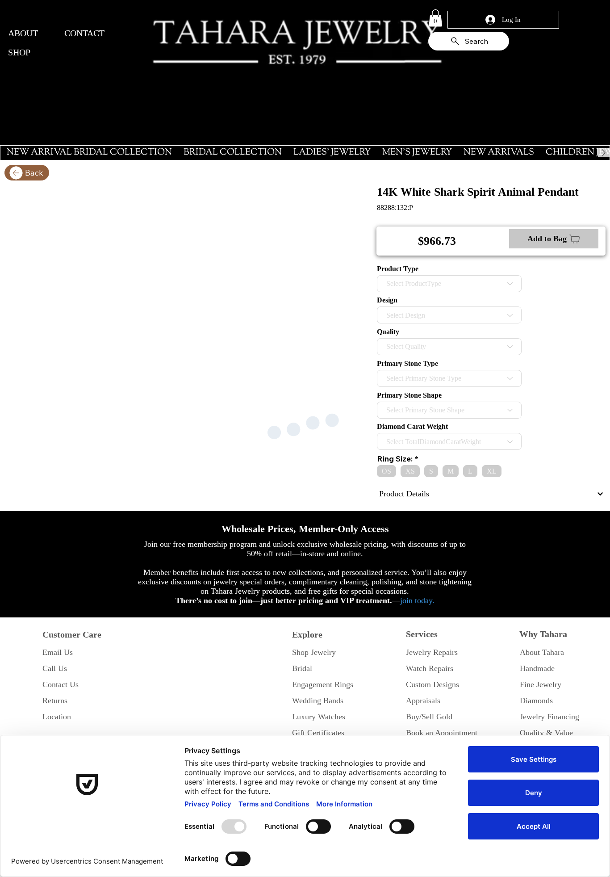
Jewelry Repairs (432, 652)
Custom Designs (432, 684)
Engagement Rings (322, 684)
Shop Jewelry (314, 652)
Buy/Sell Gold (429, 716)
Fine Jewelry (540, 684)
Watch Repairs (429, 668)
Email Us (57, 652)
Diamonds (536, 700)
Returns (54, 700)
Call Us (54, 668)
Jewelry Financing (549, 716)
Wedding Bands (317, 700)
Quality (388, 332)
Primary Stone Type (407, 363)
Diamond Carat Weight (412, 426)
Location (56, 716)
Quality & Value (546, 732)
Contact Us (60, 684)
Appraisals (423, 700)
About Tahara (542, 652)
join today (416, 600)
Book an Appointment (441, 732)
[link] (435, 17)
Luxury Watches (318, 716)
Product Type (397, 269)
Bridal (302, 668)
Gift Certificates (318, 732)
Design (387, 300)
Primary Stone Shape (409, 395)
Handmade (537, 668)
